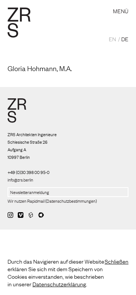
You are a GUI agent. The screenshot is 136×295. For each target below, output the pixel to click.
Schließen (116, 261)
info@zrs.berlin (20, 179)
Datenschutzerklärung (59, 283)
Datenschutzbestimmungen (71, 200)
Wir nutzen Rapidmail (26, 200)
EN (112, 38)
